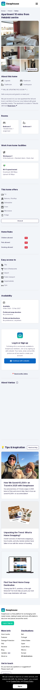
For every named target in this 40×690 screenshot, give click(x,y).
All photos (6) (33, 69)
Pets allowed (5, 242)
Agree (20, 686)
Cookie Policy (15, 681)
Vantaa (16, 11)
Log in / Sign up (8, 623)
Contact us (6, 673)
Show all (20, 221)
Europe (3, 11)
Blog (2, 650)
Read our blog (33, 447)
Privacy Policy (28, 681)
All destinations (26, 656)
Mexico (23, 650)
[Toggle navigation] (37, 4)
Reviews (4, 647)
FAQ (2, 643)
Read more (12, 106)
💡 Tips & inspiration (13, 447)
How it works (5, 634)
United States (25, 640)
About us (4, 656)
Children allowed (7, 238)
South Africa (25, 647)
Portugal (24, 637)
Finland (10, 11)
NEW (9, 653)
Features (4, 637)
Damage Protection (7, 640)
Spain (23, 643)
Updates (4, 653)
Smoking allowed (7, 247)
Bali (22, 634)
